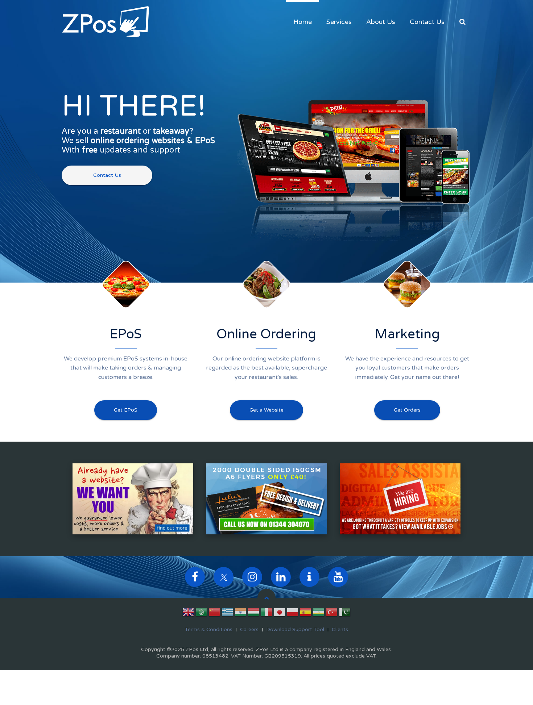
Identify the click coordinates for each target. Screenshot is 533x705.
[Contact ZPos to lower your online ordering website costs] (133, 498)
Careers (249, 629)
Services (339, 22)
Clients (340, 629)
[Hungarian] (253, 613)
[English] (188, 613)
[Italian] (266, 613)
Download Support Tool (295, 629)
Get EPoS (125, 410)
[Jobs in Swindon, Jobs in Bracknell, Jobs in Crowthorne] (400, 498)
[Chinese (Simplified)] (214, 613)
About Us (380, 22)
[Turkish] (332, 613)
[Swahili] (319, 613)
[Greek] (227, 613)
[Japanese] (279, 613)
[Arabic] (201, 613)
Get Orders (407, 410)
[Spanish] (305, 613)
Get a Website (266, 410)
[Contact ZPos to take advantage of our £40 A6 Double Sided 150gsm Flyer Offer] (266, 498)
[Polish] (292, 613)
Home (302, 22)
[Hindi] (240, 613)
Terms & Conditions (208, 629)
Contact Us (427, 22)
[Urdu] (345, 613)
